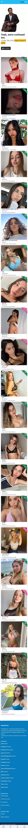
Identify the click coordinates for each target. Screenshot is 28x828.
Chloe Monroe (5, 554)
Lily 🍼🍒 (4, 679)
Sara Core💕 (5, 616)
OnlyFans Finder (4, 796)
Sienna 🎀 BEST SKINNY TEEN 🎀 (10, 209)
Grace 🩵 (4, 585)
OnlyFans (4, 743)
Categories (4, 741)
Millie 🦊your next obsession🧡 (9, 240)
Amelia (3, 428)
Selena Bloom (5, 710)
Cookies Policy (7, 824)
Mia (3, 397)
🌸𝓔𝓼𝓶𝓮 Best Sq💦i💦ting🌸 (9, 115)
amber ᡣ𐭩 (4, 491)
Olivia (3, 177)
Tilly (3, 271)
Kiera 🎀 (4, 303)
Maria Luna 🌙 (5, 334)
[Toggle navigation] (2, 2)
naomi (3, 146)
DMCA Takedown (5, 817)
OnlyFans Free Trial (5, 799)
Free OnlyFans (4, 802)
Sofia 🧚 (4, 648)
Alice (3, 83)
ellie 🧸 (4, 460)
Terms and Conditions (12, 824)
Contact (3, 813)
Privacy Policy (3, 824)
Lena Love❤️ (5, 366)
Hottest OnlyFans (5, 805)
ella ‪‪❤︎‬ (3, 522)
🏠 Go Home (6, 48)
